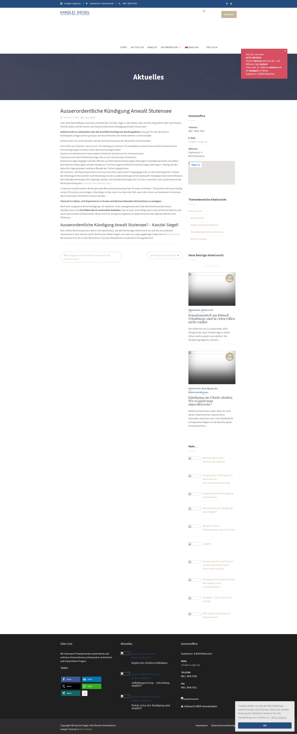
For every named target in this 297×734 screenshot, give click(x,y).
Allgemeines (197, 217)
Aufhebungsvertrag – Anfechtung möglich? (150, 684)
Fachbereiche (169, 47)
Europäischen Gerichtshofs (96, 183)
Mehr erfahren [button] (279, 717)
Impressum (202, 725)
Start (123, 47)
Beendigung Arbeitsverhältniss (207, 231)
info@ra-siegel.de (197, 141)
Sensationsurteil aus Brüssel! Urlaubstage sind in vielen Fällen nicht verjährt (211, 318)
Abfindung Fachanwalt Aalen (163, 255)
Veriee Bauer (89, 117)
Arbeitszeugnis (199, 238)
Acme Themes (84, 729)
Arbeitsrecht (173, 234)
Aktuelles (137, 47)
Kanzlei (152, 47)
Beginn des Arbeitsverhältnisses (149, 662)
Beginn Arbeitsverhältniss (204, 224)
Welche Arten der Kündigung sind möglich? (150, 707)
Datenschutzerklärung (223, 725)
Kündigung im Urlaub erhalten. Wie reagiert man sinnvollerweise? (87, 257)
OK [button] (265, 725)
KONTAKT (229, 14)
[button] (70, 679)
